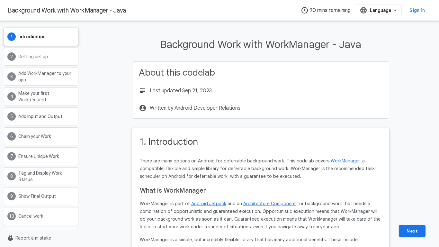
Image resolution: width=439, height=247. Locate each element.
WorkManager (345, 161)
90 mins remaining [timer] (326, 10)
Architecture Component (269, 203)
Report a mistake (28, 238)
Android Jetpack (208, 203)
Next (412, 231)
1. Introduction (169, 141)
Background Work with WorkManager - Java (67, 10)
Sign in (417, 10)
